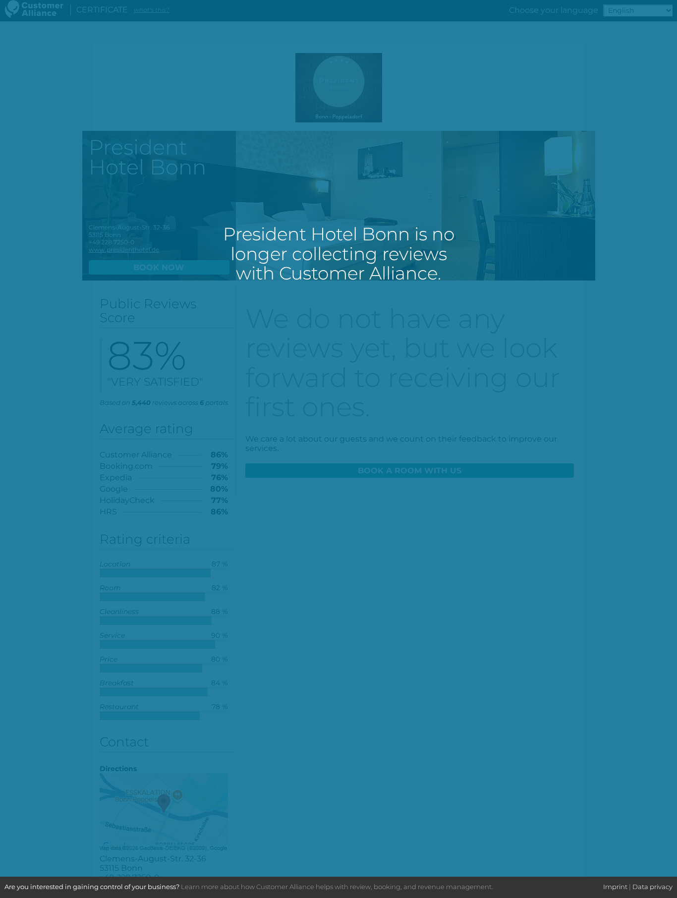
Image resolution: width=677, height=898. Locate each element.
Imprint (615, 887)
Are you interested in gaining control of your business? (91, 887)
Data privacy (652, 887)
